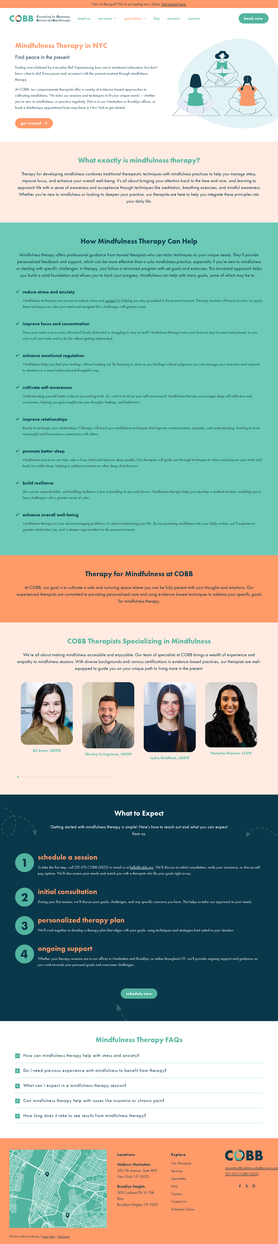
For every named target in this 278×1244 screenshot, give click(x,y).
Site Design (64, 1236)
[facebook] (240, 1186)
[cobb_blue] (244, 1151)
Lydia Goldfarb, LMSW (169, 757)
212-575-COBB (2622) (242, 1173)
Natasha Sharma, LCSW (231, 753)
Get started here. (174, 4)
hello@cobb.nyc (142, 867)
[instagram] (253, 1186)
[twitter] (246, 1186)
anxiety (110, 300)
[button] (18, 777)
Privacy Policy (49, 1236)
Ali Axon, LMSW (47, 750)
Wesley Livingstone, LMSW (108, 754)
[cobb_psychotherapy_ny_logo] (39, 16)
